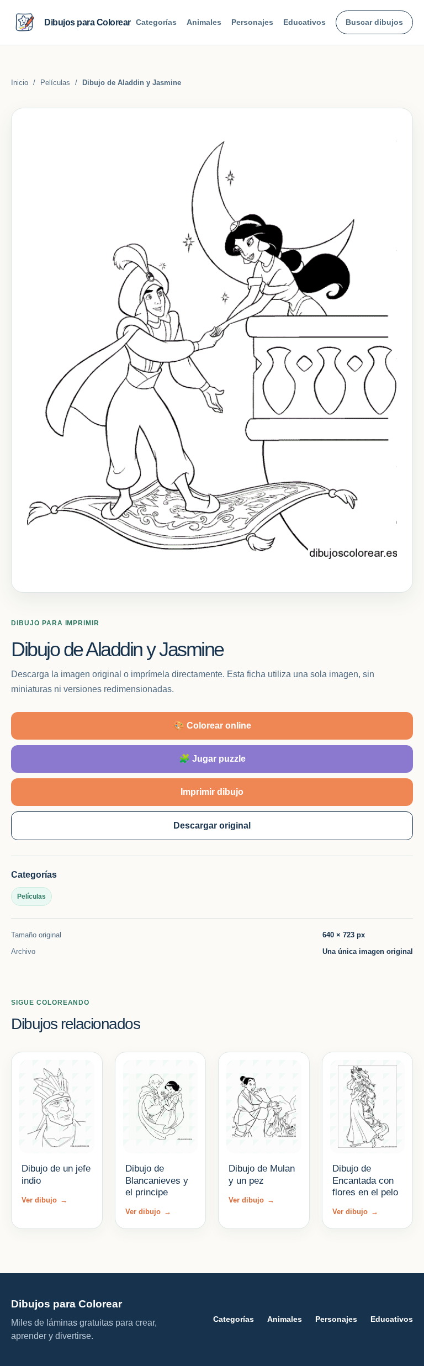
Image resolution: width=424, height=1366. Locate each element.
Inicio (19, 82)
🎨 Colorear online (212, 725)
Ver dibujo (44, 1200)
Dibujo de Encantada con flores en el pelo (365, 1180)
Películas (55, 82)
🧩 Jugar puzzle (212, 758)
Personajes (252, 22)
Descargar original (212, 825)
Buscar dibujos (374, 22)
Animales (204, 22)
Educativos (304, 22)
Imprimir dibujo (212, 792)
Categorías (156, 22)
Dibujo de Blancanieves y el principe (156, 1180)
